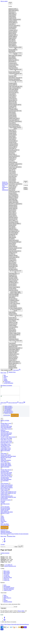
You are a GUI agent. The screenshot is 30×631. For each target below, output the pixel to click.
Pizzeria (2, 518)
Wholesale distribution (8, 589)
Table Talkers (4, 461)
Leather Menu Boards (6, 475)
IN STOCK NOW (10, 415)
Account (3, 544)
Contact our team (7, 590)
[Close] (2, 419)
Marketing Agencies (5, 531)
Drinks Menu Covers (5, 444)
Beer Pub (3, 520)
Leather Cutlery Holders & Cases (8, 493)
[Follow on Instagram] (4, 542)
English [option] (25, 187)
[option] (13, 9)
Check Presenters (5, 483)
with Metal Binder (5, 424)
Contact (5, 379)
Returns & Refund (7, 601)
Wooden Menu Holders (6, 465)
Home (4, 595)
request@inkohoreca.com (10, 566)
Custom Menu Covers (6, 448)
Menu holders (6, 572)
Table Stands (4, 453)
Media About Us (7, 597)
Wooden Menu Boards (6, 469)
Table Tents (3, 458)
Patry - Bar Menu (5, 524)
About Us (5, 596)
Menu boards (6, 573)
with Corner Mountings (6, 427)
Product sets (6, 578)
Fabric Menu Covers (5, 439)
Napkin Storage (4, 494)
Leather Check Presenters (6, 486)
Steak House (3, 521)
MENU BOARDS (8, 408)
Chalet (2, 516)
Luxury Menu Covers (6, 449)
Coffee (2, 522)
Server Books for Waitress (7, 487)
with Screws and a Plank (6, 426)
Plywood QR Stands (5, 508)
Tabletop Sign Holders (6, 460)
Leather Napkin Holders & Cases (8, 497)
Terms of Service (11, 624)
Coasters (3, 502)
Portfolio (5, 380)
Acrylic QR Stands (5, 506)
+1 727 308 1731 (8, 564)
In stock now (6, 580)
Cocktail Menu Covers (6, 445)
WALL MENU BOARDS (8, 411)
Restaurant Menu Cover (6, 442)
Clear (16, 546)
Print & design (6, 586)
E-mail (15, 606)
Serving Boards (4, 498)
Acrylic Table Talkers (5, 463)
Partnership (7, 381)
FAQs (4, 377)
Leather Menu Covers (6, 428)
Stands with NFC (5, 510)
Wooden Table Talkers (6, 464)
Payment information (8, 383)
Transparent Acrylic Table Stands (8, 456)
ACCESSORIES (8, 409)
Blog (4, 375)
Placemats (3, 501)
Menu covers (6, 571)
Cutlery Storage (4, 490)
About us (5, 376)
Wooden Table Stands (6, 455)
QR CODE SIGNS (8, 410)
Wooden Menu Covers (6, 423)
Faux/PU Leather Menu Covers (8, 437)
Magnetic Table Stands (6, 457)
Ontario (2, 517)
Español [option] (25, 189)
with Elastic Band (5, 435)
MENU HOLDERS (8, 407)
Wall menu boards (7, 577)
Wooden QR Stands (5, 509)
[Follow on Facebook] (4, 539)
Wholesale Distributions (6, 532)
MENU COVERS (8, 406)
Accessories (6, 574)
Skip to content (4, 1)
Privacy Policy (21, 610)
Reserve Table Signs (5, 488)
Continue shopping (5, 553)
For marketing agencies (8, 587)
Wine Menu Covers (5, 446)
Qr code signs (6, 576)
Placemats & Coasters (6, 499)
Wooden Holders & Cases (7, 495)
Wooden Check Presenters (7, 485)
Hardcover (3, 430)
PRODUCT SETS (8, 413)
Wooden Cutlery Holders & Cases (8, 491)
